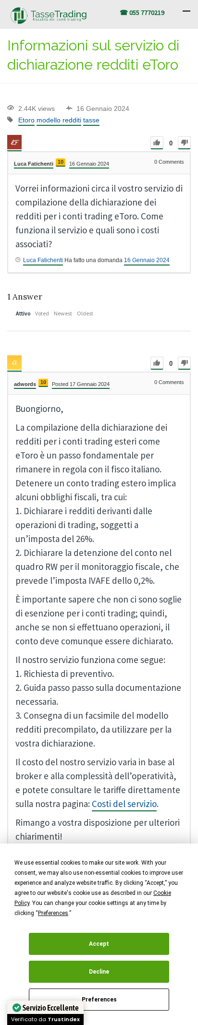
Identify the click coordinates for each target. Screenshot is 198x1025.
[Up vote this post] (156, 142)
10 (60, 162)
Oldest (85, 313)
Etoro (26, 120)
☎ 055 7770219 (142, 12)
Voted (42, 313)
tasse (91, 120)
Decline (99, 971)
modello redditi (59, 120)
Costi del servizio (124, 803)
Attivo (23, 313)
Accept (99, 944)
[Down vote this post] (184, 142)
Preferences (99, 999)
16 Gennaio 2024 (147, 260)
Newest (63, 313)
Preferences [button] (53, 913)
